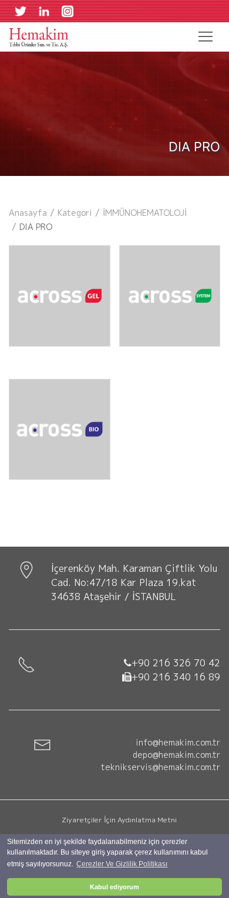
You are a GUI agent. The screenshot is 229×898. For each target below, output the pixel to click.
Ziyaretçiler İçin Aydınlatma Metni (119, 820)
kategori (75, 212)
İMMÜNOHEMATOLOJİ (145, 212)
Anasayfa (28, 212)
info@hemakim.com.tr (178, 742)
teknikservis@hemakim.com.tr (160, 766)
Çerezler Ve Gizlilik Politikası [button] (121, 864)
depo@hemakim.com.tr (176, 754)
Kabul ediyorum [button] (114, 886)
